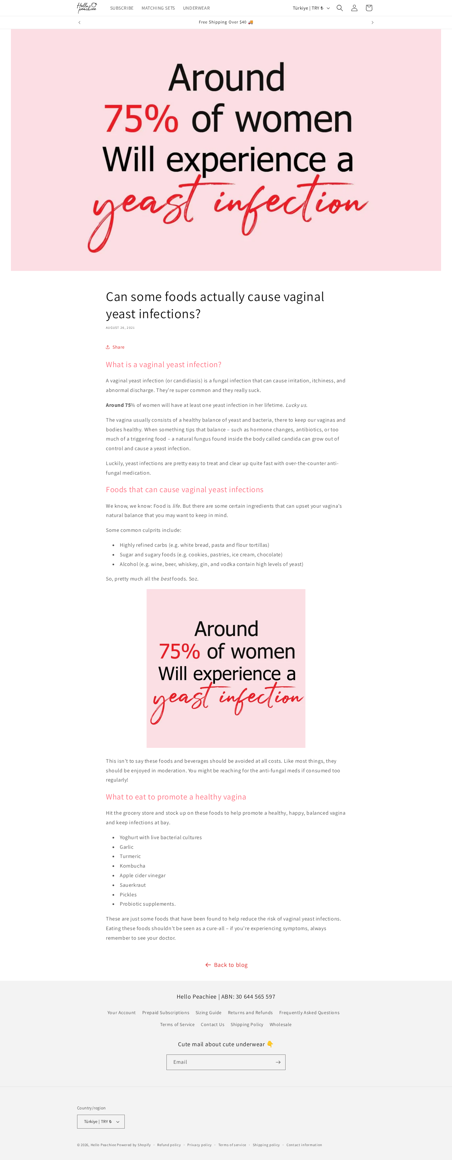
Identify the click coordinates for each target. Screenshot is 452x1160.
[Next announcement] (372, 22)
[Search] (340, 8)
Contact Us (212, 1024)
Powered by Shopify (134, 1144)
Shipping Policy (247, 1024)
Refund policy (169, 1144)
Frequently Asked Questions (309, 1012)
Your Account (122, 1012)
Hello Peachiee (103, 1144)
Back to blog (231, 964)
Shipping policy (266, 1144)
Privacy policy (199, 1144)
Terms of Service (177, 1024)
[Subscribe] (278, 1062)
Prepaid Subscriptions (166, 1012)
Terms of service (232, 1144)
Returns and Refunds (250, 1012)
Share (119, 347)
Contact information (304, 1144)
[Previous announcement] (79, 22)
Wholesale (281, 1024)
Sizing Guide (209, 1012)
